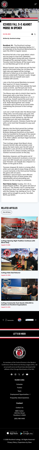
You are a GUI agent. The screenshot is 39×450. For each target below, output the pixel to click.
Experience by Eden (25, 442)
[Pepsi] (19, 320)
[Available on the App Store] (12, 433)
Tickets (19, 387)
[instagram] (15, 374)
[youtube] (27, 374)
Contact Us (19, 407)
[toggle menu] (36, 4)
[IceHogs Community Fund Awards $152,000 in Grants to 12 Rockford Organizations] (19, 290)
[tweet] (35, 34)
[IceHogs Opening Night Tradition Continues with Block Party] (19, 228)
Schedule (19, 384)
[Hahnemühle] (10, 320)
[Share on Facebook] (32, 34)
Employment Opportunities (19, 394)
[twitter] (19, 374)
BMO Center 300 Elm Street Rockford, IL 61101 (20, 413)
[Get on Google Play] (26, 433)
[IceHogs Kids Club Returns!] (19, 259)
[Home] (4, 4)
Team (19, 391)
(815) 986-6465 (19, 418)
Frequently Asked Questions (19, 398)
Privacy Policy (12, 442)
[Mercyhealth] (30, 320)
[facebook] (11, 374)
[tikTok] (23, 374)
